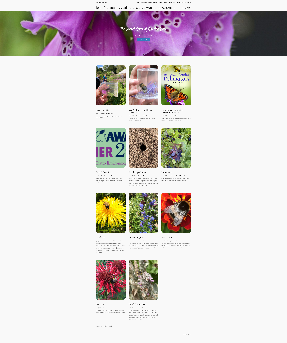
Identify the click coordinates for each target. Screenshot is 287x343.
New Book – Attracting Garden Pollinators (172, 111)
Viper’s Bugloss (136, 237)
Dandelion (101, 237)
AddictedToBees (101, 2)
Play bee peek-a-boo (138, 172)
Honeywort (166, 172)
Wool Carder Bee (137, 304)
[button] (2, 34)
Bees (144, 115)
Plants (187, 175)
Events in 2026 (102, 110)
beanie (107, 113)
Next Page (187, 334)
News (111, 113)
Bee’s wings (167, 237)
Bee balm (100, 304)
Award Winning (103, 172)
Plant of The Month (180, 175)
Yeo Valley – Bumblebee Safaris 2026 (140, 111)
